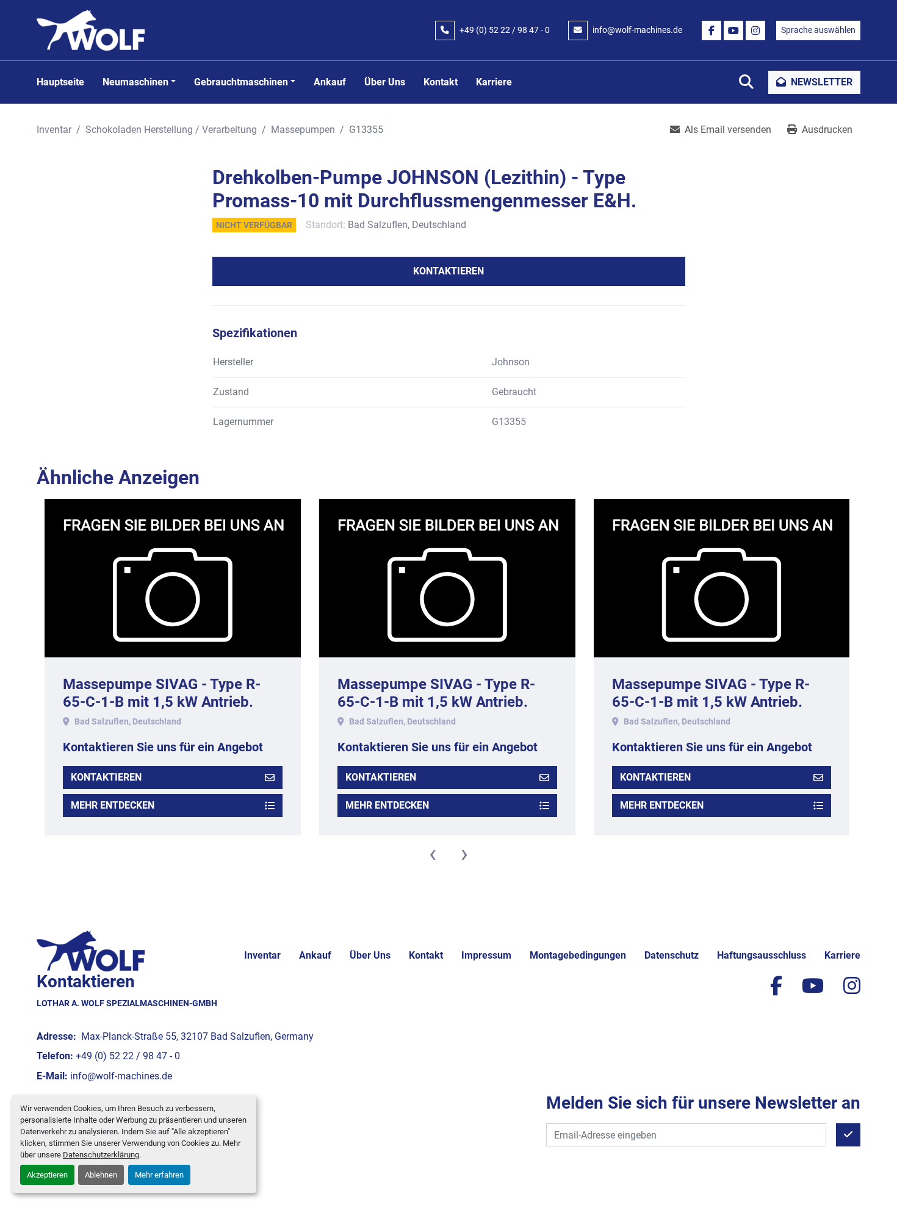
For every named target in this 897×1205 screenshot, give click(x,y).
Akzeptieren (47, 1174)
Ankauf (330, 82)
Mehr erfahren (159, 1174)
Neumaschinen (135, 82)
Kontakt (440, 82)
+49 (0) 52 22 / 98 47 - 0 (504, 30)
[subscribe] (848, 1134)
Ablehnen (101, 1174)
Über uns (384, 82)
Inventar (262, 955)
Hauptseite (60, 82)
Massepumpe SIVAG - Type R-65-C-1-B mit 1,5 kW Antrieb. (162, 693)
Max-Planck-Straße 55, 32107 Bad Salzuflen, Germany (196, 1036)
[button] (139, 82)
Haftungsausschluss (761, 955)
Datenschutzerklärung (101, 1154)
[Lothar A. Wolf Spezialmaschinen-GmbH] (91, 950)
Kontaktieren (448, 271)
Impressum (486, 955)
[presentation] (432, 853)
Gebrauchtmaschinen (241, 82)
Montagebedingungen (578, 955)
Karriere (494, 82)
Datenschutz (671, 955)
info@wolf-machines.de (637, 30)
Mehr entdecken (112, 805)
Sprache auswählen (818, 30)
